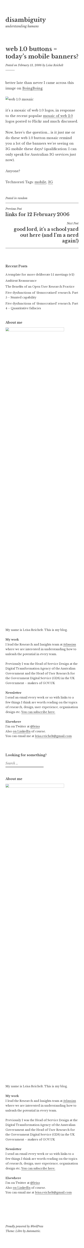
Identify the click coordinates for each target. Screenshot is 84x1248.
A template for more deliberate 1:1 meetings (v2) (39, 274)
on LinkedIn (21, 731)
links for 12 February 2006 (37, 212)
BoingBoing (32, 88)
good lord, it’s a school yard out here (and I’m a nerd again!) (46, 233)
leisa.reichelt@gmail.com (53, 736)
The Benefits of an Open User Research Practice (39, 286)
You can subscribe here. (38, 712)
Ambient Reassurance (21, 280)
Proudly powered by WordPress (24, 1226)
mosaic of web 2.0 (58, 116)
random (22, 198)
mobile (40, 182)
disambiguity (25, 19)
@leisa (35, 726)
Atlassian (69, 644)
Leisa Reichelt (54, 65)
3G (50, 182)
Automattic (33, 1231)
